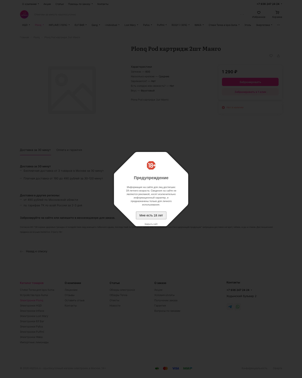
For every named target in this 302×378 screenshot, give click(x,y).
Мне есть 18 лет (151, 215)
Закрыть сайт (151, 224)
